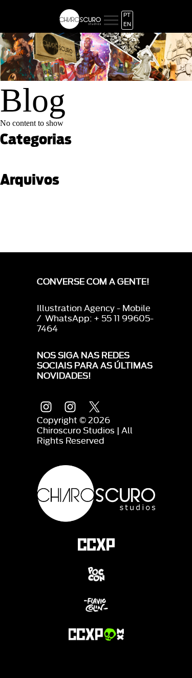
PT (127, 15)
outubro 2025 (24, 213)
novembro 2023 (28, 239)
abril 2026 (18, 204)
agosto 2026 (23, 195)
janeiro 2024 (22, 230)
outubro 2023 (24, 248)
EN (127, 24)
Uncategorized (26, 164)
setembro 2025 (27, 221)
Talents (13, 155)
